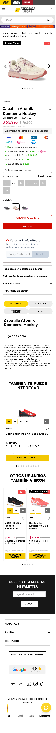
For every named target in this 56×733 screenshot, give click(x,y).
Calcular (40, 254)
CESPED (36, 33)
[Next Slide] (54, 26)
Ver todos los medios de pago (18, 170)
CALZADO (15, 33)
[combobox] (27, 20)
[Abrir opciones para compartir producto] (49, 109)
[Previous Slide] (1, 26)
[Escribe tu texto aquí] (9, 716)
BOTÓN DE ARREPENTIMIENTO (27, 654)
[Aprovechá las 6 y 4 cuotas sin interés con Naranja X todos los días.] (27, 27)
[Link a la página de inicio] (6, 33)
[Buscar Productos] (49, 19)
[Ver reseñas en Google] (27, 669)
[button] (6, 183)
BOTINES (26, 33)
